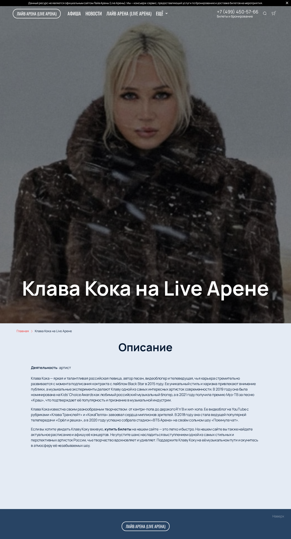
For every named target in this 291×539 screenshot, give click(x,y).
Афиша (74, 13)
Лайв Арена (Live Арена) (37, 14)
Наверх (278, 516)
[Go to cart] (273, 13)
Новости (93, 13)
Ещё (159, 13)
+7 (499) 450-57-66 (237, 12)
